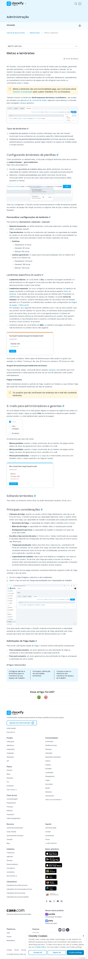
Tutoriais (9, 839)
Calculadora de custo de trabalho (18, 897)
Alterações (10, 757)
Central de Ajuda (50, 828)
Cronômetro (49, 741)
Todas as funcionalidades (53, 799)
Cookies (9, 950)
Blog (8, 843)
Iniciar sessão (11, 728)
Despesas (48, 792)
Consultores (11, 868)
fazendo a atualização (23, 92)
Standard (10, 778)
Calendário (48, 753)
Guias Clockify (11, 832)
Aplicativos (10, 745)
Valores (47, 761)
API (8, 761)
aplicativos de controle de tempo (33, 100)
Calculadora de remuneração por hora (19, 889)
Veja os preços (11, 789)
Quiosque (48, 749)
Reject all (57, 952)
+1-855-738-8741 (51, 843)
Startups (9, 860)
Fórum (47, 839)
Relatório (10, 810)
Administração (35, 33)
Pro (8, 782)
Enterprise (10, 786)
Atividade (48, 769)
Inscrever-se (11, 732)
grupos (53, 370)
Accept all (38, 952)
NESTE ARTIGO (15, 46)
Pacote (9, 936)
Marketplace (11, 940)
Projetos (48, 765)
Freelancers (10, 853)
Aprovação (49, 784)
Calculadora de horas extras (16, 893)
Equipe (47, 788)
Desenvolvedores (12, 864)
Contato (48, 832)
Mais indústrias (11, 876)
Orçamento (10, 814)
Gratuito (9, 770)
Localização (49, 772)
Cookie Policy (40, 947)
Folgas (47, 780)
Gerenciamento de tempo (15, 835)
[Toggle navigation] (79, 3)
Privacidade (25, 950)
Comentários (49, 835)
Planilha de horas (51, 745)
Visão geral (10, 741)
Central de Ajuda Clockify (16, 33)
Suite (8, 933)
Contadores (10, 872)
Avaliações (10, 753)
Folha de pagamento (13, 818)
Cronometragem (12, 799)
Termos (16, 950)
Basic (8, 774)
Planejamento (11, 803)
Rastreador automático (53, 757)
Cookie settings (75, 952)
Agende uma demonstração (19, 723)
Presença (10, 807)
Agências (10, 856)
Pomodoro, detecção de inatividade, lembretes (41, 674)
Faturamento (49, 796)
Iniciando (11, 25)
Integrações (11, 749)
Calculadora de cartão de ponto (17, 885)
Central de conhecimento (15, 828)
